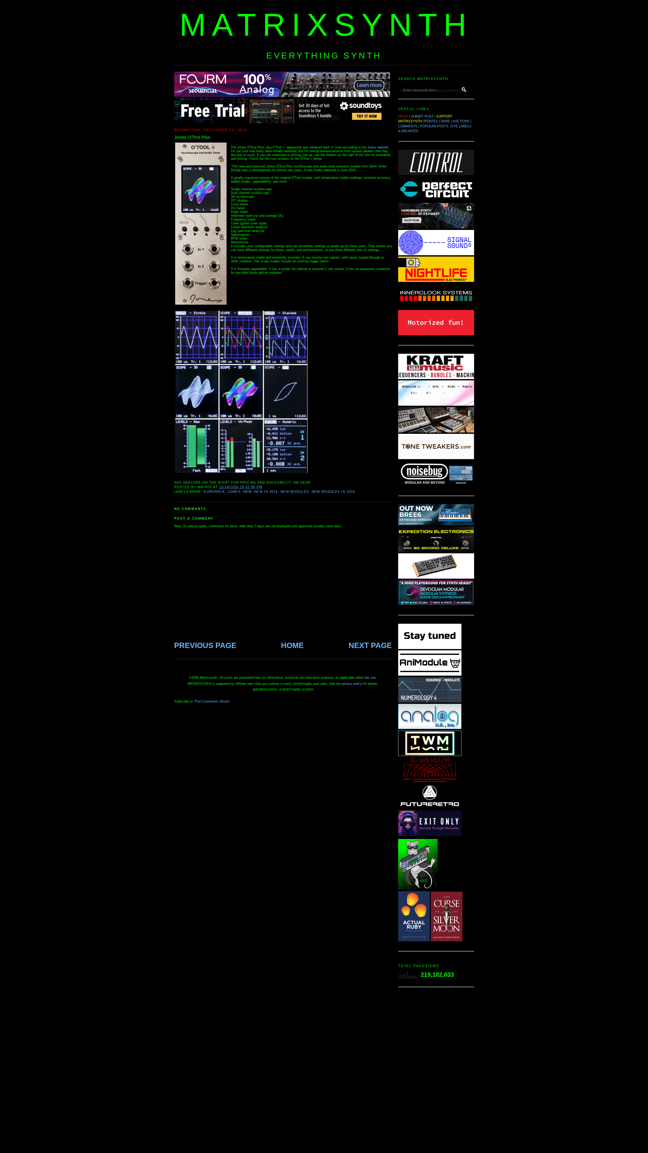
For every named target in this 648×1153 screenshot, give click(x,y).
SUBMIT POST (422, 116)
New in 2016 (266, 492)
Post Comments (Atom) (212, 701)
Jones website (377, 147)
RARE (445, 121)
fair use (370, 677)
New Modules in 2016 (333, 492)
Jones (234, 492)
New (247, 492)
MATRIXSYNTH (326, 24)
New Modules (294, 492)
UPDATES (430, 121)
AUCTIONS (461, 121)
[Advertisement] (436, 1071)
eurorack (214, 492)
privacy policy (352, 684)
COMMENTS (407, 126)
